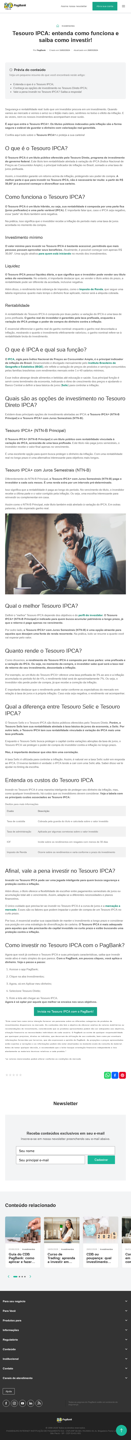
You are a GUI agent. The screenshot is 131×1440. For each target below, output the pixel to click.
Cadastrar (101, 1160)
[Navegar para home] (57, 26)
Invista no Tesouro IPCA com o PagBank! (65, 1011)
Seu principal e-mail (34, 1160)
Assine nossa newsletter (74, 6)
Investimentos (68, 26)
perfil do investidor (90, 615)
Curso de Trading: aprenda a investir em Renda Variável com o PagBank (61, 1261)
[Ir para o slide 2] (19, 1276)
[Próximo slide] (30, 1276)
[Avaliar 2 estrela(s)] (10, 1075)
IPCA (11, 359)
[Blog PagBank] (39, 1403)
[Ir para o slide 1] (15, 1276)
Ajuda (9, 1391)
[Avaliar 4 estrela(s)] (17, 1075)
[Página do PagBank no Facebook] (6, 1403)
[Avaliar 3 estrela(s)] (13, 1075)
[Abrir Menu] (123, 6)
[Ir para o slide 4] (25, 1276)
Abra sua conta (105, 6)
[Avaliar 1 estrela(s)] (7, 1075)
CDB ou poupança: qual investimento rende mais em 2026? (99, 1261)
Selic (65, 385)
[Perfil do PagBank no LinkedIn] (30, 1403)
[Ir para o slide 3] (22, 1276)
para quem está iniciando (55, 253)
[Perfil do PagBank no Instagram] (14, 1403)
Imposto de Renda (91, 289)
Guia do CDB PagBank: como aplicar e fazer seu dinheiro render (21, 1261)
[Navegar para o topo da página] (121, 1430)
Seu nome (26, 1151)
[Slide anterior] (8, 1276)
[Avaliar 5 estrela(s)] (20, 1075)
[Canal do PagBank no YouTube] (22, 1403)
